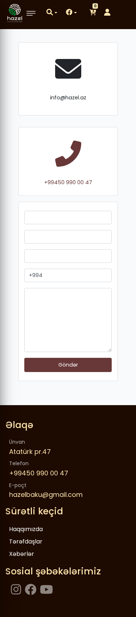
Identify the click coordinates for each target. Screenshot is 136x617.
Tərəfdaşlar (25, 541)
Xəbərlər (21, 554)
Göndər (68, 364)
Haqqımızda (26, 529)
